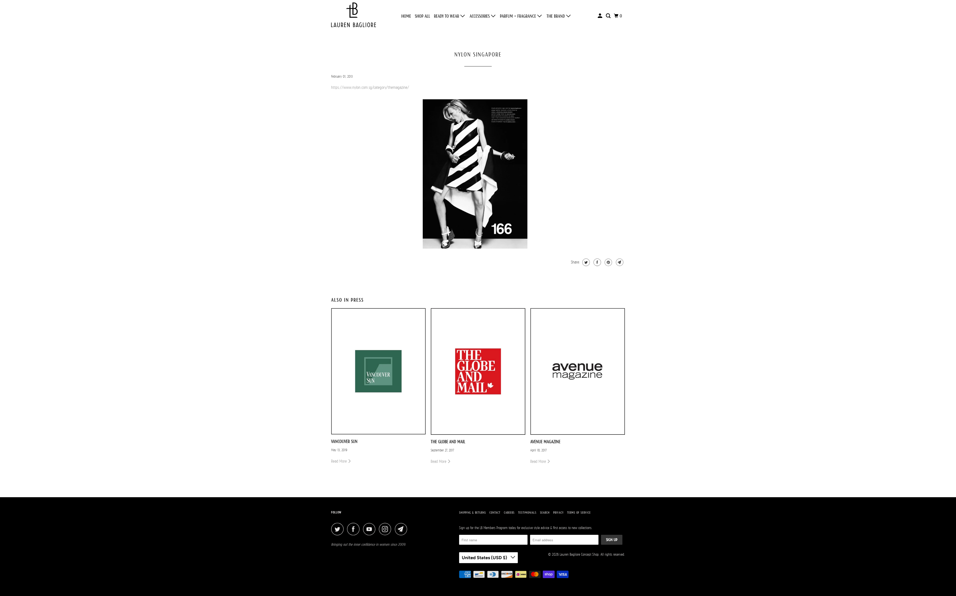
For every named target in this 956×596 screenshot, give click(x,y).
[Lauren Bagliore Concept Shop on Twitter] (338, 529)
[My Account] (600, 16)
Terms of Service (579, 512)
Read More (339, 461)
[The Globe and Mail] (478, 371)
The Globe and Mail (448, 441)
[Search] (608, 16)
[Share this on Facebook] (596, 262)
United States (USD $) (485, 557)
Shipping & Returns (472, 512)
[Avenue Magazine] (577, 371)
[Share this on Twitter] (585, 262)
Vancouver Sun (344, 441)
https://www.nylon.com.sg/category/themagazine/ (370, 87)
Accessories (480, 16)
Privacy (558, 512)
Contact (494, 512)
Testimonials (527, 512)
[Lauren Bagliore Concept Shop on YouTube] (370, 529)
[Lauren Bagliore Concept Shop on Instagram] (386, 529)
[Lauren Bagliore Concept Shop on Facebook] (354, 529)
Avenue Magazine (545, 441)
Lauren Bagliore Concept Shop (579, 554)
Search (545, 512)
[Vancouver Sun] (378, 371)
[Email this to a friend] (619, 262)
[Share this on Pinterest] (607, 262)
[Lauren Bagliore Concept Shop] (353, 16)
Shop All (422, 16)
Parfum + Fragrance (518, 16)
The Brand (556, 16)
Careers (509, 512)
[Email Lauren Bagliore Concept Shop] (402, 529)
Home (406, 16)
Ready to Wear (447, 16)
